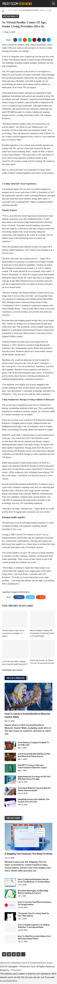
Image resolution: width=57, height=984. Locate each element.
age (4, 592)
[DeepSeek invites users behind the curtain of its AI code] (10, 802)
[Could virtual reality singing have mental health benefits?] (15, 649)
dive (8, 592)
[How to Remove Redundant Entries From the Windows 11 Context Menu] (10, 882)
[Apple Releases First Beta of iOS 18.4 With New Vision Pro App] (10, 779)
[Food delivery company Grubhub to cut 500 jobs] (10, 745)
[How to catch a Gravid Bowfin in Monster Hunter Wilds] (28, 697)
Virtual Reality (10, 16)
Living (12, 592)
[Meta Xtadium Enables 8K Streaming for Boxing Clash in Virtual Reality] (42, 619)
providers (19, 592)
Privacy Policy (46, 963)
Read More (12, 981)
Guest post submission (10, 963)
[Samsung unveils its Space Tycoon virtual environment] (42, 649)
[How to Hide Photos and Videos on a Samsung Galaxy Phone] (10, 939)
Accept (3, 981)
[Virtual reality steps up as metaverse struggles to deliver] (14, 619)
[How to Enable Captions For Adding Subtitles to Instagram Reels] (10, 928)
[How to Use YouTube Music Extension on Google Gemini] (10, 905)
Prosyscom (16, 970)
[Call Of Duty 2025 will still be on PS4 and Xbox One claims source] (10, 757)
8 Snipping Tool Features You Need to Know (28, 853)
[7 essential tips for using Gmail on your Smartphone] (10, 916)
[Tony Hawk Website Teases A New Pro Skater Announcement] (10, 791)
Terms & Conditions (30, 963)
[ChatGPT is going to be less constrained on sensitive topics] (10, 768)
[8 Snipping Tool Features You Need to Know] (28, 837)
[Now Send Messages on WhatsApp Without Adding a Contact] (10, 893)
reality (27, 592)
